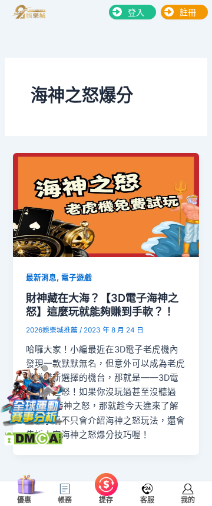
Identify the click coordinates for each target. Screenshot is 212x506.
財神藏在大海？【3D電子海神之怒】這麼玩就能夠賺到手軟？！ (102, 304)
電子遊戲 (76, 277)
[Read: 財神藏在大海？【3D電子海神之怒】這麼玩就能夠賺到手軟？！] (105, 204)
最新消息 (41, 277)
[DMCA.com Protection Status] (33, 437)
